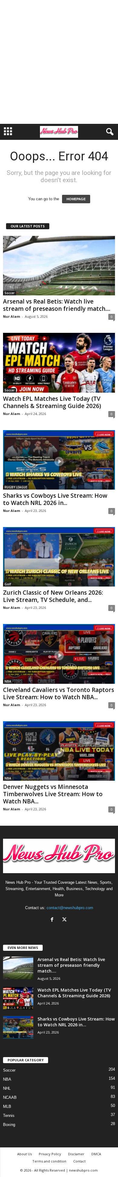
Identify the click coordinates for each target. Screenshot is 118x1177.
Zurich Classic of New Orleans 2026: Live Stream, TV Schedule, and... (53, 596)
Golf (8, 584)
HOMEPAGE (76, 199)
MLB (7, 1106)
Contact (79, 1161)
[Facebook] (53, 920)
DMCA (96, 1154)
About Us (24, 1154)
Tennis (9, 1115)
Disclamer (76, 1154)
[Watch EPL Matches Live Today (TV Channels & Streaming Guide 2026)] (59, 362)
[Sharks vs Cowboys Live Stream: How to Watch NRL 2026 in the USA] (59, 460)
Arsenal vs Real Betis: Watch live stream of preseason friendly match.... (56, 305)
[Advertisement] (59, 62)
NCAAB (10, 1097)
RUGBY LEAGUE (16, 487)
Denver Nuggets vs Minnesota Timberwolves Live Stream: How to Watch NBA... (53, 794)
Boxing (9, 1124)
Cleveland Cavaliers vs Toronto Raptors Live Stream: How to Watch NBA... (58, 693)
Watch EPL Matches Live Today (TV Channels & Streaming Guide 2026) (52, 402)
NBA (8, 681)
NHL (7, 1088)
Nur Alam (11, 316)
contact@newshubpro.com (70, 907)
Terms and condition (49, 1161)
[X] (65, 920)
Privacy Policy (50, 1154)
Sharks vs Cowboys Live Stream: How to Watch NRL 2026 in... (55, 499)
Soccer (10, 293)
